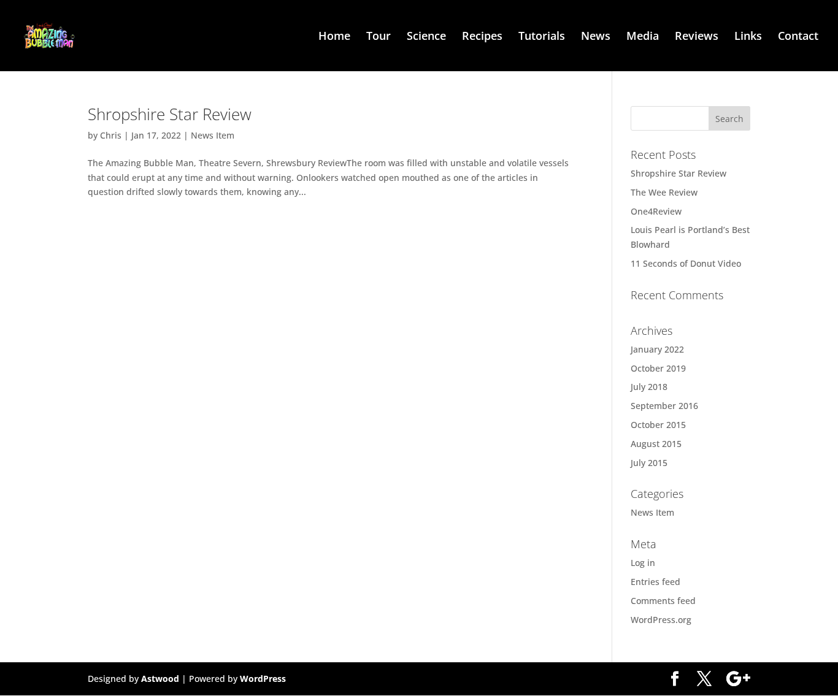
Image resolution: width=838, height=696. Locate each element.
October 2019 (658, 368)
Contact (798, 37)
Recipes (482, 37)
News (595, 37)
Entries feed (655, 581)
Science (426, 37)
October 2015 (658, 424)
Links (748, 37)
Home (334, 37)
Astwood (160, 678)
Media (642, 37)
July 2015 (649, 462)
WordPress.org (661, 619)
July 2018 (649, 386)
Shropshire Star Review (170, 114)
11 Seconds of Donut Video (686, 263)
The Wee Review (664, 192)
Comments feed (663, 600)
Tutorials (541, 37)
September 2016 (664, 405)
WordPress (263, 678)
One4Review (656, 211)
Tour (378, 37)
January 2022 (657, 349)
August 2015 (656, 443)
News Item (212, 135)
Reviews (696, 37)
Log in (643, 562)
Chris (110, 135)
